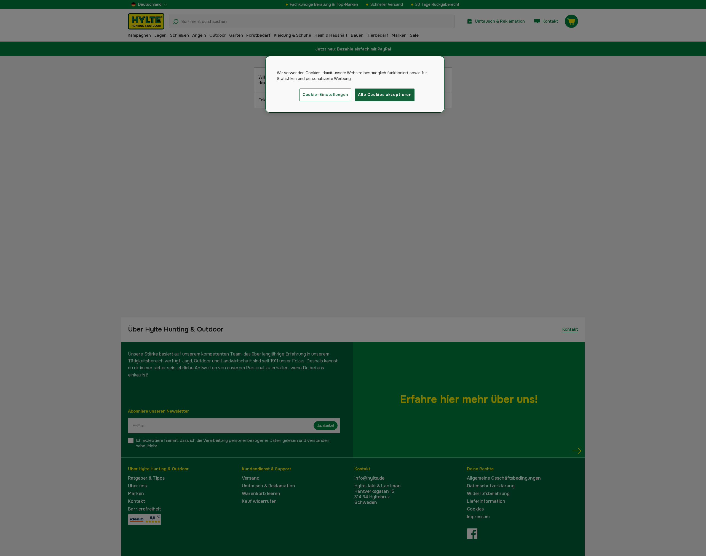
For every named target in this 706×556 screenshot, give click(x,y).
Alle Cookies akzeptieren (384, 94)
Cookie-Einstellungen (325, 94)
